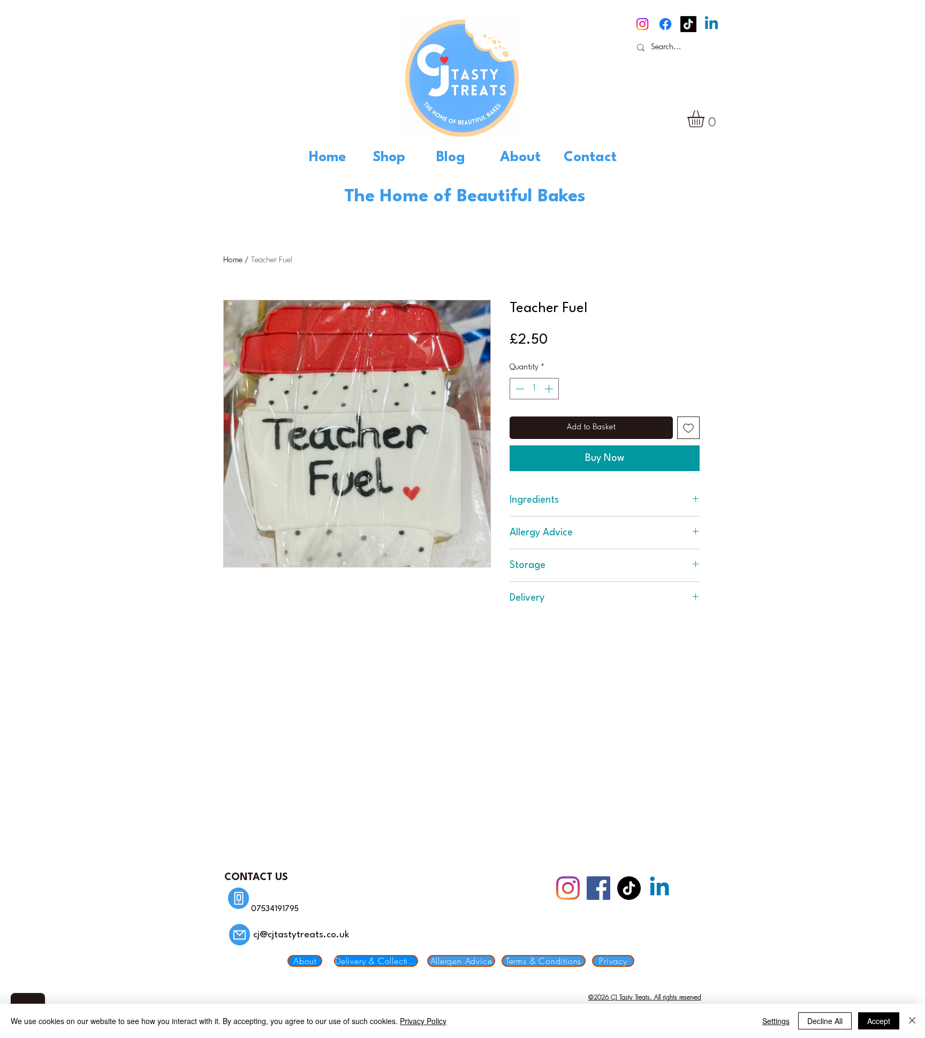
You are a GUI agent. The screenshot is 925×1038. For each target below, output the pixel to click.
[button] (399, 157)
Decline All (825, 1021)
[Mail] (239, 934)
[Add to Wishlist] (688, 427)
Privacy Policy (423, 1021)
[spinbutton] (534, 388)
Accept (878, 1021)
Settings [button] (776, 1021)
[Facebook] (665, 24)
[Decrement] (518, 388)
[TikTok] (688, 24)
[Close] (912, 1020)
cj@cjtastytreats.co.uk (301, 934)
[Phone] (238, 898)
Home (232, 260)
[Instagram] (642, 24)
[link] (705, 118)
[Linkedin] (711, 24)
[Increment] (549, 388)
